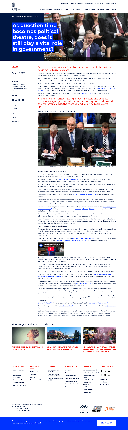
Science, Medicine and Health (55, 379)
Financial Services (71, 381)
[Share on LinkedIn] (19, 99)
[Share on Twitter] (16, 99)
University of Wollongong (97, 303)
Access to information (72, 384)
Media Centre (29, 16)
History (14, 117)
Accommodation (18, 380)
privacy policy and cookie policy (30, 423)
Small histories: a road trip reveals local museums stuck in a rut (62, 348)
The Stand (33, 374)
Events (32, 377)
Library (80, 4)
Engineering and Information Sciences (55, 375)
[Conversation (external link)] (109, 375)
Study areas (16, 121)
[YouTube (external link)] (109, 371)
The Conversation (65, 306)
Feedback (103, 382)
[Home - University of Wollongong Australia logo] (17, 7)
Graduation (69, 370)
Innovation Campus (89, 370)
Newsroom (20, 16)
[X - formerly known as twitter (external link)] (105, 371)
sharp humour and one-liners (82, 238)
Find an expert (35, 380)
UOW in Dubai (87, 380)
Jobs (66, 387)
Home (13, 16)
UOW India (86, 387)
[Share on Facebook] (13, 99)
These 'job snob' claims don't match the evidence (27, 348)
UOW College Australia (90, 373)
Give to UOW (104, 385)
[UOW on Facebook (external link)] (101, 371)
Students (89, 4)
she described (87, 93)
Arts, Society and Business (53, 370)
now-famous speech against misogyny (70, 240)
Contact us (103, 379)
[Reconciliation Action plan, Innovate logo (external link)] (84, 409)
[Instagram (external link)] (101, 375)
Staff (99, 4)
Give (72, 4)
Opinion (14, 108)
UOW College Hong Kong (89, 376)
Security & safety (18, 382)
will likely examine (82, 284)
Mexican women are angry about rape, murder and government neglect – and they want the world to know (99, 349)
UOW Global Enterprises (87, 383)
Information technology (17, 376)
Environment (69, 373)
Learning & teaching (72, 378)
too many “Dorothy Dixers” (84, 209)
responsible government (68, 179)
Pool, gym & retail (18, 385)
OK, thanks (107, 423)
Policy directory (70, 375)
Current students (19, 370)
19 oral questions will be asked (83, 194)
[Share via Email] (23, 99)
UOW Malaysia (87, 389)
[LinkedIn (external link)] (105, 375)
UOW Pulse (86, 392)
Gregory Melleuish (44, 303)
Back (15, 67)
